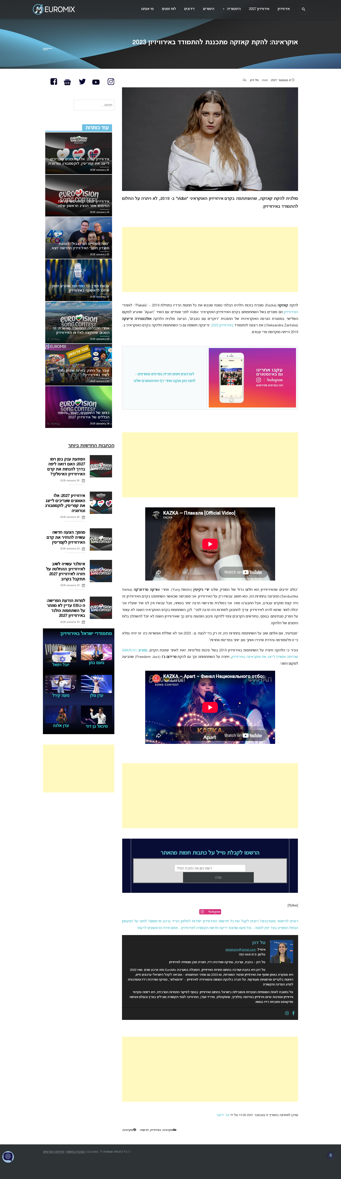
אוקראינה (127, 1130)
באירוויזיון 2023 (222, 325)
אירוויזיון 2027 (259, 9)
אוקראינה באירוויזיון (161, 1130)
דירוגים (189, 9)
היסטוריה (231, 9)
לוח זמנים (169, 9)
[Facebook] (293, 1013)
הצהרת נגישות (76, 1152)
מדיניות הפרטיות (53, 1152)
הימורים (208, 9)
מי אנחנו (147, 9)
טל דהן (254, 80)
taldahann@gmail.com (240, 950)
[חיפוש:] (94, 105)
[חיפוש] (304, 9)
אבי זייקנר (222, 1115)
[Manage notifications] (331, 1155)
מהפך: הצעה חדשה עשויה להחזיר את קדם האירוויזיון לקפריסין (66, 537)
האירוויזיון (291, 312)
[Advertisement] (210, 259)
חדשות (144, 1130)
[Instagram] (287, 1013)
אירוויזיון (284, 9)
